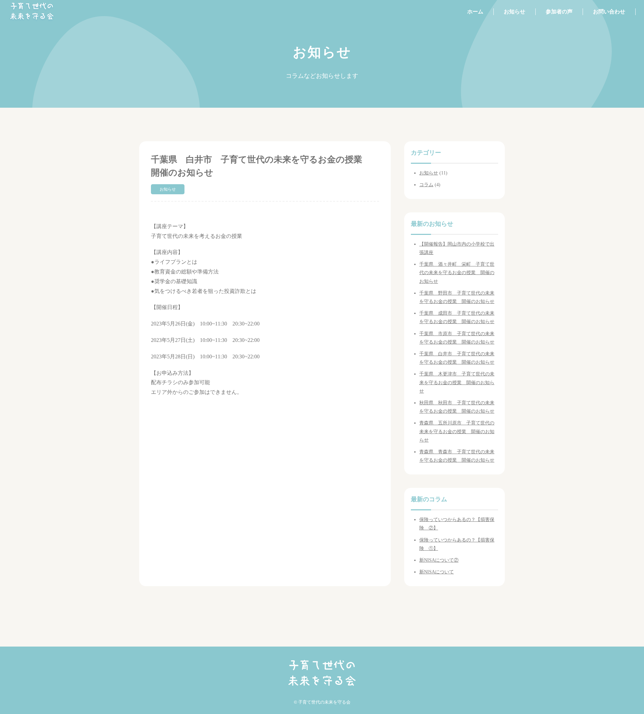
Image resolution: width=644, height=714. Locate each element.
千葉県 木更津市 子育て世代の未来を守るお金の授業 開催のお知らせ (456, 382)
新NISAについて (436, 571)
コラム (426, 184)
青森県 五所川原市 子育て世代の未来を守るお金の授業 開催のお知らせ (456, 431)
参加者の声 (559, 11)
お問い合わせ (609, 11)
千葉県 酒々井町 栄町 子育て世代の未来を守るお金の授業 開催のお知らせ (456, 273)
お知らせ (514, 11)
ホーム (475, 11)
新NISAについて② (439, 560)
